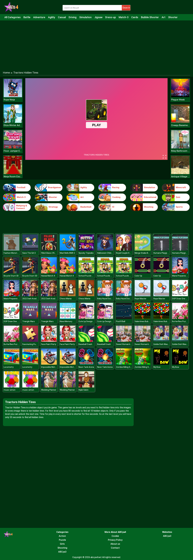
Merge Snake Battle (144, 253)
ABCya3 (62, 551)
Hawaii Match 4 (48, 276)
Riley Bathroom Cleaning (180, 150)
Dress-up (110, 17)
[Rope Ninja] (13, 96)
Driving (72, 17)
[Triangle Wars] (30, 318)
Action (62, 536)
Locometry (9, 367)
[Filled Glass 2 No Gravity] (49, 249)
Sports (179, 207)
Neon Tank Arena (86, 367)
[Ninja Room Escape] (13, 173)
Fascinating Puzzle (31, 344)
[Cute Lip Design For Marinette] (86, 318)
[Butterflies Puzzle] (180, 318)
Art (163, 17)
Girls (62, 544)
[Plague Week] (180, 96)
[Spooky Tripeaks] (86, 249)
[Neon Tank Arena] (86, 364)
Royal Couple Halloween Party (129, 253)
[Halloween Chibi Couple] (105, 249)
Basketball (85, 207)
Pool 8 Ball (120, 321)
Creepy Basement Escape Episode (180, 125)
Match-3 (123, 17)
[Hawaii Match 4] (49, 272)
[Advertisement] (96, 43)
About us (115, 544)
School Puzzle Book (87, 276)
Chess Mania (65, 298)
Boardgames (54, 187)
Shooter (173, 17)
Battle (26, 17)
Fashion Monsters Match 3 (16, 253)
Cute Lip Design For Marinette (92, 321)
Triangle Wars (28, 321)
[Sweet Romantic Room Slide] (124, 341)
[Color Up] (142, 272)
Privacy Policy (115, 540)
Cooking (116, 197)
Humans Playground (162, 253)
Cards (134, 17)
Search (126, 7)
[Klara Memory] (68, 318)
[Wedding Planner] (49, 386)
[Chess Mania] (68, 295)
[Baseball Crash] (86, 341)
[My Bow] (161, 364)
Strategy (53, 207)
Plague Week (178, 99)
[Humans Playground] (161, 249)
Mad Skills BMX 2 (67, 253)
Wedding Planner (48, 390)
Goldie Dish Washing (162, 344)
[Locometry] (11, 364)
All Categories (12, 17)
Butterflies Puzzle (180, 321)
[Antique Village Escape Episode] (180, 173)
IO (113, 207)
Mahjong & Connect (21, 207)
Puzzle (62, 540)
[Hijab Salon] (86, 386)
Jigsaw (98, 17)
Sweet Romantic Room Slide (129, 344)
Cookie (115, 536)
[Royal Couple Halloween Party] (124, 249)
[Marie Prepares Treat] (180, 272)
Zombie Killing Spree (125, 367)
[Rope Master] (142, 295)
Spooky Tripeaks (86, 253)
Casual (62, 17)
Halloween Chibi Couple (107, 253)
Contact (115, 547)
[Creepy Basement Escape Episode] (180, 122)
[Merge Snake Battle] (142, 249)
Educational (150, 197)
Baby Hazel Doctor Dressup (109, 298)
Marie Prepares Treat (181, 276)
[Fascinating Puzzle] (30, 341)
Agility (51, 17)
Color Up (138, 276)
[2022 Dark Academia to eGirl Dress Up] (30, 295)
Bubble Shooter (150, 17)
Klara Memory (66, 321)
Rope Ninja (9, 99)
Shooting (148, 207)
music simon (9, 390)
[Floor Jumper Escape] (13, 147)
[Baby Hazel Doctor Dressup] (105, 295)
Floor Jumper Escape (13, 150)
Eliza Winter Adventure (13, 125)
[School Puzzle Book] (86, 272)
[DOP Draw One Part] (180, 295)
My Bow (157, 367)
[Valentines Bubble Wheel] (142, 318)
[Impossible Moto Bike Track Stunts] (49, 364)
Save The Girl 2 (29, 253)
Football (21, 187)
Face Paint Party (48, 344)
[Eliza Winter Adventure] (13, 122)
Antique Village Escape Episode (180, 176)
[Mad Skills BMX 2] (68, 249)
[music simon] (11, 386)
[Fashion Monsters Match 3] (11, 249)
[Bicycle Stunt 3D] (11, 272)
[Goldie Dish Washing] (161, 341)
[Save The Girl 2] (30, 249)
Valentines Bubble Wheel (146, 321)
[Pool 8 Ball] (124, 318)
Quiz (178, 197)
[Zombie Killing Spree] (124, 364)
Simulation (85, 17)
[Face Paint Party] (49, 341)
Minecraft (181, 187)
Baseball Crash (85, 344)
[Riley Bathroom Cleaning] (180, 147)
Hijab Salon (83, 390)
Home (6, 72)
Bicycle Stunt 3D (11, 276)
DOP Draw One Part (181, 298)
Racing (115, 187)
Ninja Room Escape (13, 176)
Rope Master (140, 298)
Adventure (39, 17)
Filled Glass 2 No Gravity (51, 253)
